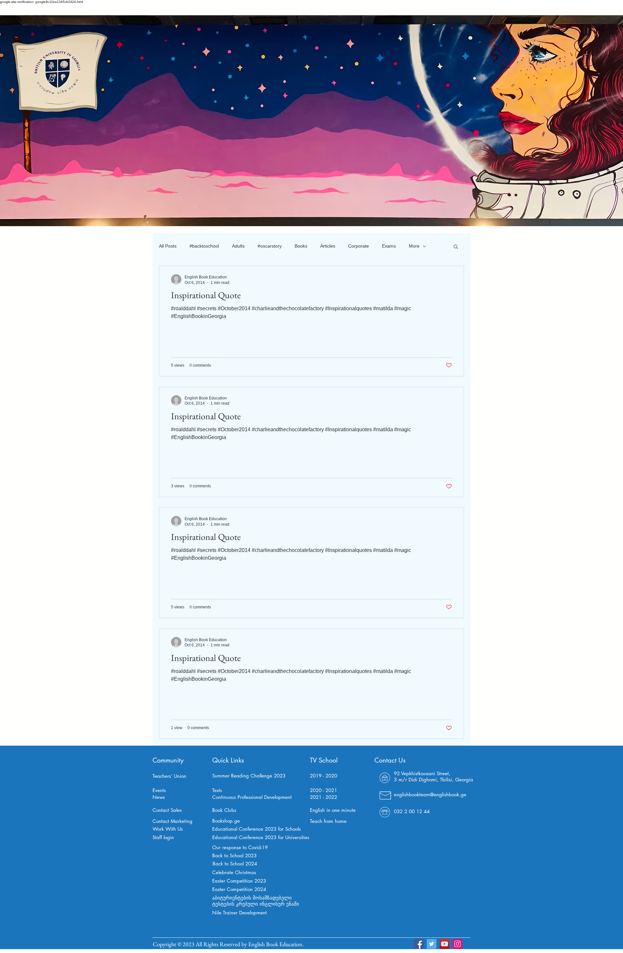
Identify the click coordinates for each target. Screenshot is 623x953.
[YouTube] (444, 944)
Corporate (358, 246)
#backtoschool (204, 246)
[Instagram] (457, 944)
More (414, 246)
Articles (327, 246)
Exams (389, 246)
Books (301, 246)
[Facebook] (418, 944)
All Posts (168, 246)
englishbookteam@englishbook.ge (430, 794)
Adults (238, 246)
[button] (456, 247)
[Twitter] (431, 944)
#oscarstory (270, 246)
